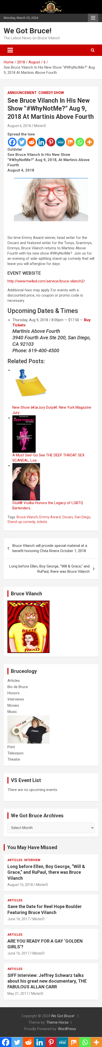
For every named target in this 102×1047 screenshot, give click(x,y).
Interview (32, 860)
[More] (89, 142)
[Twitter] (22, 142)
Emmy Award (50, 517)
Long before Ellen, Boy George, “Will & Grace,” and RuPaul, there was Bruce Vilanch (49, 569)
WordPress (67, 1029)
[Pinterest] (51, 142)
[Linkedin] (41, 142)
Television (15, 753)
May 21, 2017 (17, 994)
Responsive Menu (93, 18)
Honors (13, 693)
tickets (42, 522)
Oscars (67, 517)
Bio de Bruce (17, 687)
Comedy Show (51, 93)
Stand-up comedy (21, 522)
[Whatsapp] (80, 142)
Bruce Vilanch (27, 517)
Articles (13, 680)
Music (12, 711)
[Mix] (70, 142)
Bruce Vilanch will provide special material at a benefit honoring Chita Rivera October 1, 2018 (49, 548)
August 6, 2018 (19, 126)
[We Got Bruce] (28, 603)
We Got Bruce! (27, 30)
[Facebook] (12, 142)
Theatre (13, 759)
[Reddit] (31, 142)
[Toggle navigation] (10, 50)
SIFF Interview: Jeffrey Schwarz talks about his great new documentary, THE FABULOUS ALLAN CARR (47, 981)
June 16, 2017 (18, 919)
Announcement (22, 93)
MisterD (40, 126)
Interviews (15, 699)
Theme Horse (57, 1022)
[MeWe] (60, 142)
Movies (13, 705)
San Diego (82, 517)
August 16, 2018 (20, 885)
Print (11, 747)
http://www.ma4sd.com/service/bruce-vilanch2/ (46, 281)
